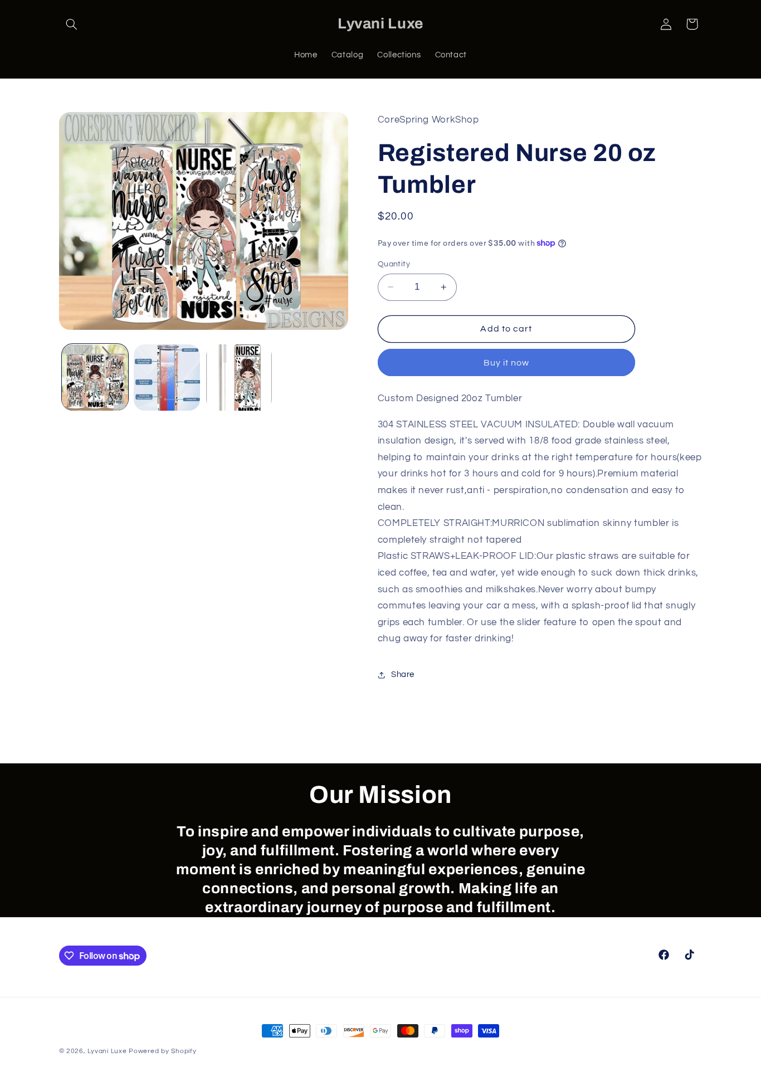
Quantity (394, 264)
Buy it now (507, 362)
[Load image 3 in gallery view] (239, 377)
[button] (72, 24)
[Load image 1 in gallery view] (95, 377)
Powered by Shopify (162, 1051)
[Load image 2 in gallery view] (167, 377)
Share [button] (402, 675)
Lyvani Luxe (106, 1051)
